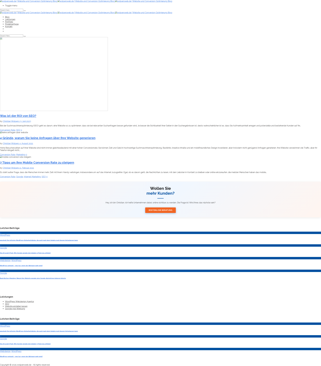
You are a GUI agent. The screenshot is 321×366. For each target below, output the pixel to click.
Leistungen (10, 19)
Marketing (20, 154)
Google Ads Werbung (15, 308)
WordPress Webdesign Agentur (19, 301)
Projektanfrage (12, 24)
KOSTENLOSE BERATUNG (160, 210)
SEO (18, 130)
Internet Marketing (32, 176)
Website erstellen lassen (16, 306)
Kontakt (8, 26)
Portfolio (9, 22)
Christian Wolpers (11, 121)
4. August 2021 (26, 143)
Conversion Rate (7, 130)
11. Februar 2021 (26, 168)
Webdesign (5, 260)
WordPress (5, 235)
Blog (7, 17)
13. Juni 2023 (25, 121)
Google (19, 176)
